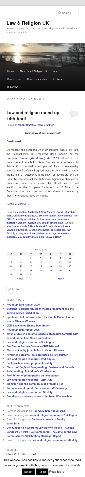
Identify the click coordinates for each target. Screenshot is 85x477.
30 (30, 274)
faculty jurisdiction (25, 219)
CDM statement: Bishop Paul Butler (28, 325)
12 (60, 262)
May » (61, 278)
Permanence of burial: (37, 388)
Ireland (41, 219)
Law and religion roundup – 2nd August (31, 359)
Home (10, 71)
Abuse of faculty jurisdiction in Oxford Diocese (35, 350)
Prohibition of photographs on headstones (33, 375)
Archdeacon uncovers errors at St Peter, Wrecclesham (40, 396)
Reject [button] (42, 471)
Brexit (60, 212)
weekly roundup (27, 222)
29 (21, 274)
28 (11, 274)
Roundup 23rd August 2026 (23, 304)
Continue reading (18, 204)
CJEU (38, 215)
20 (70, 266)
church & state (62, 226)
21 (11, 270)
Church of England (23, 215)
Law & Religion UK (28, 22)
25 (50, 270)
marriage (51, 219)
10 (40, 262)
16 (30, 266)
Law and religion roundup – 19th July (29, 392)
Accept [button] (28, 471)
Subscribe (12, 86)
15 (21, 266)
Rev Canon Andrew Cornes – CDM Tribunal (33, 346)
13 (70, 262)
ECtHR (10, 219)
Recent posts (14, 79)
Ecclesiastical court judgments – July (29, 363)
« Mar (20, 278)
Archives (57, 79)
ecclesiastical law (67, 215)
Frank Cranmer (45, 125)
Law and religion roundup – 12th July (54, 440)
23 (30, 270)
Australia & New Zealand (41, 212)
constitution (49, 215)
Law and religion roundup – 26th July (29, 379)
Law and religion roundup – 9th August (31, 342)
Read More (56, 471)
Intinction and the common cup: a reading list (35, 384)
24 (40, 270)
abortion (21, 212)
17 (40, 266)
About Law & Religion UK (33, 71)
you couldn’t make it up (31, 237)
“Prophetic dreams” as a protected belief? (37, 355)
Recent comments (37, 79)
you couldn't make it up (50, 222)
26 (60, 270)
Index (56, 71)
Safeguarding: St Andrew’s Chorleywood (31, 371)
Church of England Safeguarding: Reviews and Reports (40, 367)
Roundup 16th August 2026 (23, 329)
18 (50, 266)
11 (50, 262)
